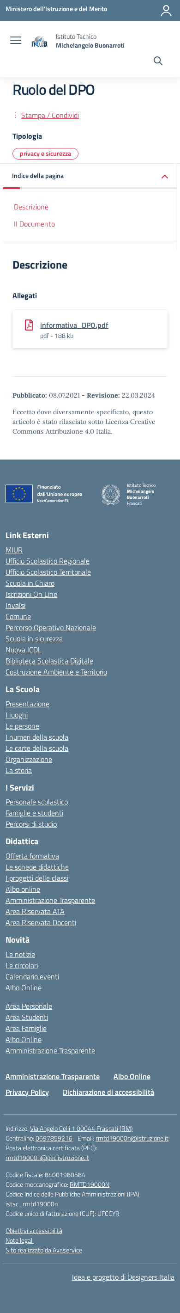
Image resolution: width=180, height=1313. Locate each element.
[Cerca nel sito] (158, 62)
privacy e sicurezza (45, 153)
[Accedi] (166, 11)
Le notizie (20, 954)
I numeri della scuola (37, 736)
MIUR (14, 549)
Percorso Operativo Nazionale (51, 627)
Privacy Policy (27, 1092)
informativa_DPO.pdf (74, 325)
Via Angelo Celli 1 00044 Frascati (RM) (81, 1128)
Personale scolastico (37, 801)
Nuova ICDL (24, 649)
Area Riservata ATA (35, 911)
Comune (18, 616)
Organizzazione (29, 759)
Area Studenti (27, 1017)
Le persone (22, 725)
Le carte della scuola (37, 748)
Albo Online (24, 987)
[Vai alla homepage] (39, 41)
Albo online (23, 889)
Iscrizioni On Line (31, 594)
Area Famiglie (26, 1028)
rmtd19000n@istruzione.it (132, 1138)
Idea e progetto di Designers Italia (123, 1276)
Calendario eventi (32, 976)
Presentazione (27, 703)
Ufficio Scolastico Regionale (48, 560)
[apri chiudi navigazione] (15, 41)
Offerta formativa (32, 855)
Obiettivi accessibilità (34, 1230)
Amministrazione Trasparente (50, 900)
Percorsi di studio (31, 823)
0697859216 (54, 1138)
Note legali (20, 1240)
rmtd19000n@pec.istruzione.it (47, 1157)
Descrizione (31, 206)
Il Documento (34, 223)
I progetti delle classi (37, 878)
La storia (19, 770)
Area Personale (29, 1006)
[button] (90, 176)
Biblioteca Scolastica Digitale (49, 660)
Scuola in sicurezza (34, 638)
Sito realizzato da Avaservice (44, 1250)
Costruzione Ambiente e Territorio (56, 671)
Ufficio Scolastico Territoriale (48, 571)
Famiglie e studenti (34, 812)
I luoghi (17, 714)
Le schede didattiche (37, 866)
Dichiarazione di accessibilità (108, 1092)
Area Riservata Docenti (41, 922)
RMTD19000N (89, 1184)
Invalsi (15, 605)
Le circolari (22, 965)
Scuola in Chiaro (30, 583)
